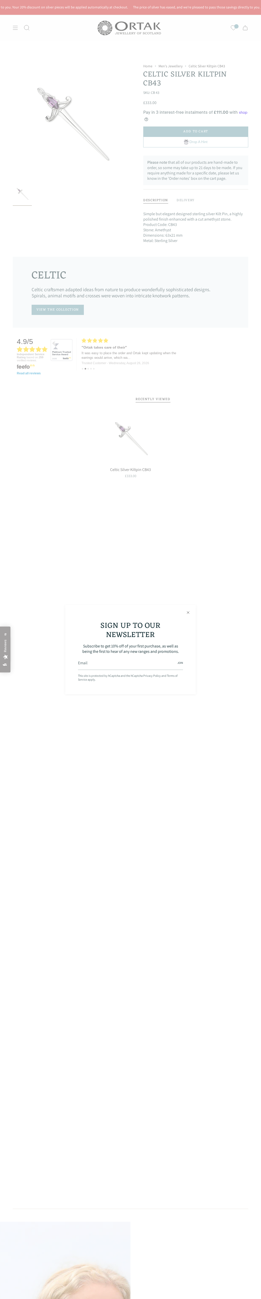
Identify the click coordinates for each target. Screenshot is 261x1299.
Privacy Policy (152, 676)
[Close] (188, 612)
